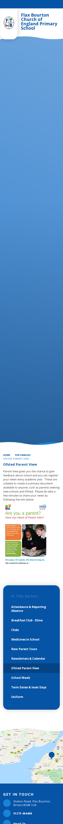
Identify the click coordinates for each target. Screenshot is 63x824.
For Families (23, 455)
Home (6, 455)
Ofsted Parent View (16, 458)
